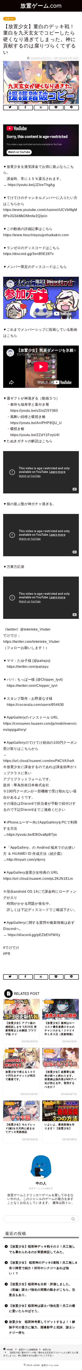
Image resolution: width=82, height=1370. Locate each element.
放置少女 (9, 19)
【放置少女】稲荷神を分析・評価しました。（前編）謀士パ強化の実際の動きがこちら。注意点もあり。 (42, 1290)
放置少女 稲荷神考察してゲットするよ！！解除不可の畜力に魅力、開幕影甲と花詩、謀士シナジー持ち (42, 1327)
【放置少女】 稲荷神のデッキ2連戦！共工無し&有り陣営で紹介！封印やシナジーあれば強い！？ (43, 1268)
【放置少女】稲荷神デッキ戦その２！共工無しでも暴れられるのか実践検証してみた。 (42, 1249)
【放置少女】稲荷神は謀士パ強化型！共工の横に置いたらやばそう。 (42, 1308)
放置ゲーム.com (41, 5)
